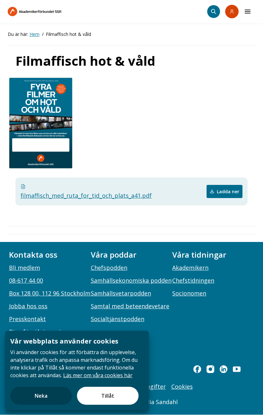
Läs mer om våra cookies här (97, 375)
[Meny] (247, 11)
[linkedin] (223, 369)
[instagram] (210, 369)
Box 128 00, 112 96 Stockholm (49, 293)
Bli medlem (24, 267)
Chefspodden (109, 267)
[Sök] (213, 11)
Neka (41, 395)
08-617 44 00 (26, 280)
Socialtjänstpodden (117, 319)
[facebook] (197, 369)
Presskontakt (27, 319)
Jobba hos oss (28, 306)
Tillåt (107, 395)
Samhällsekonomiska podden (131, 280)
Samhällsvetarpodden (121, 293)
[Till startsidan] (48, 11)
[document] (77, 370)
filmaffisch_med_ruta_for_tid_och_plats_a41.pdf (86, 195)
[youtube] (237, 369)
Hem (34, 34)
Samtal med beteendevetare (130, 306)
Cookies (182, 386)
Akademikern (190, 267)
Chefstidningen (193, 280)
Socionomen (189, 293)
